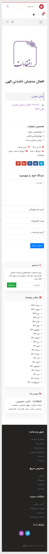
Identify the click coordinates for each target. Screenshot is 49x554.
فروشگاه (40, 480)
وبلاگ (41, 476)
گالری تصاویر (38, 504)
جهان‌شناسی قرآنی (34, 136)
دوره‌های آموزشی (37, 452)
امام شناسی (12, 409)
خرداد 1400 (35, 378)
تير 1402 (36, 333)
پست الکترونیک (37, 221)
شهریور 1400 (34, 366)
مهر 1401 (36, 346)
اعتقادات (40, 155)
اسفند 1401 (35, 337)
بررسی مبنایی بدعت (34, 140)
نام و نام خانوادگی (36, 209)
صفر (10, 151)
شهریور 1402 (34, 329)
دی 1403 (36, 313)
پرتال (25, 545)
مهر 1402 (36, 325)
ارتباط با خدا (35, 151)
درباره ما (40, 460)
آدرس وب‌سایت (37, 232)
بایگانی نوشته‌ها (37, 517)
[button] (42, 14)
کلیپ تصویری (23, 401)
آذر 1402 (36, 317)
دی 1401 (36, 341)
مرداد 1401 (35, 350)
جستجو (12, 284)
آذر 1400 (36, 358)
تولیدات (41, 456)
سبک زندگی (36, 405)
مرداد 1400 (35, 370)
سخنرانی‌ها (39, 447)
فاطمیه (14, 405)
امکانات (41, 484)
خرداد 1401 (35, 354)
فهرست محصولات (36, 508)
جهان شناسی (24, 405)
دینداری (38, 409)
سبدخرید (40, 512)
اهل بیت (20, 409)
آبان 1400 (35, 362)
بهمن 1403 (35, 309)
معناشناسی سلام (35, 132)
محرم (32, 409)
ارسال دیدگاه (37, 245)
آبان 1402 (35, 321)
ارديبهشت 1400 (33, 382)
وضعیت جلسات (37, 439)
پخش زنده (39, 443)
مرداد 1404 (35, 305)
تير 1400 (36, 374)
